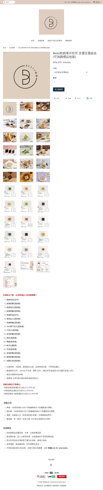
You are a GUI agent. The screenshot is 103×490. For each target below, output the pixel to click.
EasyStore (62, 482)
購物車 (98, 2)
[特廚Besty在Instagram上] (51, 465)
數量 (55, 78)
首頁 (32, 40)
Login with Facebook (83, 2)
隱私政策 (40, 485)
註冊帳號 (74, 2)
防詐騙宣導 (48, 485)
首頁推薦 (12, 47)
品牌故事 (41, 40)
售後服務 (63, 485)
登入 (65, 2)
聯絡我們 (68, 40)
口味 (55, 68)
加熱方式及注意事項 (55, 40)
